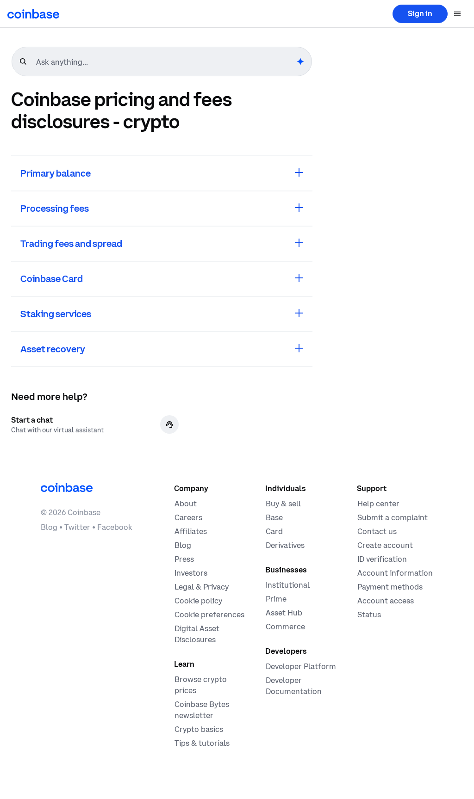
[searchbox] (165, 62)
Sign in (420, 13)
